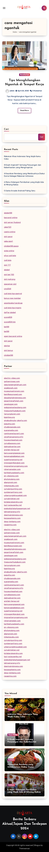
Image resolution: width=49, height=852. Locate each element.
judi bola (7, 260)
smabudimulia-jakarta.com (15, 420)
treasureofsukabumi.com (15, 411)
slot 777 (7, 265)
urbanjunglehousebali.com (15, 495)
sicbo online (9, 251)
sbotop (7, 346)
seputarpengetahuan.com (15, 385)
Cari (6, 129)
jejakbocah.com (10, 388)
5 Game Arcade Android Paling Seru (19, 191)
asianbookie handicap (13, 303)
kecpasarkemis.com (12, 518)
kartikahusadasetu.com (14, 473)
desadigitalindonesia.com (15, 398)
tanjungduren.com (12, 414)
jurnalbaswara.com (12, 443)
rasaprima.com (10, 525)
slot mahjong (9, 279)
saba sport (8, 241)
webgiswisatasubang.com (15, 407)
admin (12, 91)
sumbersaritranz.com (13, 492)
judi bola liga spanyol (13, 294)
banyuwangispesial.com (14, 453)
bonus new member (12, 298)
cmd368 (7, 289)
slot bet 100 (9, 275)
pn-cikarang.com (11, 476)
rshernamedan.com (12, 469)
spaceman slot (10, 284)
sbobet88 (8, 213)
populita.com (9, 424)
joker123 (7, 227)
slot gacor (8, 237)
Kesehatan (24, 75)
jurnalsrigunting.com (13, 489)
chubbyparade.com (12, 427)
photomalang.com (11, 479)
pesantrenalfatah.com (13, 401)
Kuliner (11, 710)
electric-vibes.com (12, 378)
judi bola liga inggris (12, 308)
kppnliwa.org (9, 417)
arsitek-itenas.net (11, 450)
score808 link (9, 322)
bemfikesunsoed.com (13, 394)
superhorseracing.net (13, 460)
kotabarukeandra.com (13, 502)
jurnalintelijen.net (11, 499)
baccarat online (10, 218)
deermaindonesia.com (13, 515)
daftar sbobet (10, 312)
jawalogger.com (11, 404)
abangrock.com (10, 482)
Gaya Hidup (12, 735)
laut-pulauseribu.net (13, 505)
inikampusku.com (11, 486)
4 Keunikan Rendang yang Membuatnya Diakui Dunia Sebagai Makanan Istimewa (24, 174)
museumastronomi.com (14, 391)
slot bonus (8, 350)
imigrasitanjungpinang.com (16, 466)
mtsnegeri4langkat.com (14, 463)
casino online (9, 232)
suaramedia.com (11, 430)
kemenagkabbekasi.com (14, 456)
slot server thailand (12, 222)
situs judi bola (10, 256)
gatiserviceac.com (12, 381)
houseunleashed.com (13, 440)
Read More (24, 110)
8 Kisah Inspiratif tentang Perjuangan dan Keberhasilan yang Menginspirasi (22, 166)
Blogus (37, 845)
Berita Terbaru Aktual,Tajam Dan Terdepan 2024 (24, 824)
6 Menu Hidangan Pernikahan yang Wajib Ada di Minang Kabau (24, 183)
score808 (8, 317)
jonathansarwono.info (13, 437)
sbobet (7, 270)
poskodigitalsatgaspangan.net (17, 508)
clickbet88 (8, 355)
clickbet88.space (11, 246)
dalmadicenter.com (12, 447)
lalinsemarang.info (12, 512)
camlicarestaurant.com (14, 433)
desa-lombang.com (12, 521)
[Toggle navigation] (4, 8)
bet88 (6, 327)
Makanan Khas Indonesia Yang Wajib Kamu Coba (22, 157)
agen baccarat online (13, 336)
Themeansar (24, 848)
